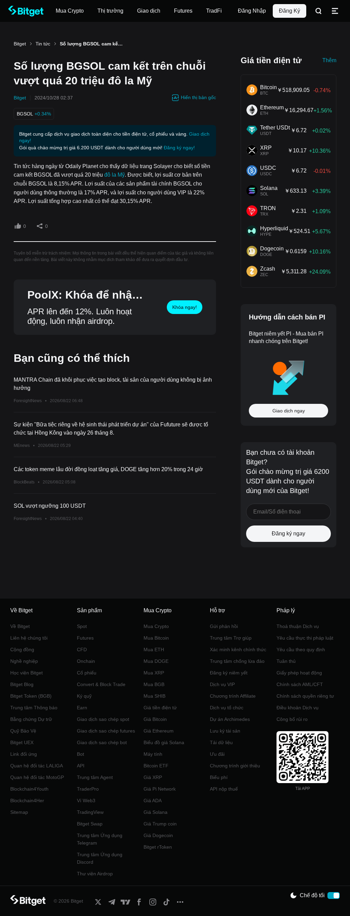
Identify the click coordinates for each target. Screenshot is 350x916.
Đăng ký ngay (288, 533)
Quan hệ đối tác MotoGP (37, 777)
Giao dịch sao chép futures (106, 731)
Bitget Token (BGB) (31, 696)
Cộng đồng (22, 649)
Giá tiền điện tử (160, 707)
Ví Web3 (86, 800)
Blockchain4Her (27, 800)
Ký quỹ (84, 696)
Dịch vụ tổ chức (226, 707)
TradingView (90, 812)
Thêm (329, 60)
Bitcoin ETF (156, 765)
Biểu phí (219, 777)
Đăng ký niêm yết (228, 672)
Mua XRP (154, 672)
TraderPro (88, 789)
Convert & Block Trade (101, 684)
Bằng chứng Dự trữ (31, 719)
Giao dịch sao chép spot (103, 719)
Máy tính (153, 754)
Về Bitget (20, 626)
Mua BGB (154, 684)
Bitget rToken (158, 847)
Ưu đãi (217, 754)
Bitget (20, 43)
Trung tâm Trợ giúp (231, 638)
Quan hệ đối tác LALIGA (36, 765)
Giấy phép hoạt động (299, 672)
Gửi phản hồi (224, 626)
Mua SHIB (154, 696)
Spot (82, 626)
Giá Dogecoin (158, 835)
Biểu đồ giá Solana (164, 742)
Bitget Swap (90, 823)
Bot (80, 754)
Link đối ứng (23, 754)
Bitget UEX (21, 742)
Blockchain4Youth (29, 789)
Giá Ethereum (159, 731)
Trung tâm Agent (95, 777)
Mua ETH (154, 649)
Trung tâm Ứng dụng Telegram (99, 839)
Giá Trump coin (160, 823)
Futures (85, 638)
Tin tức (43, 43)
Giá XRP (153, 777)
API (80, 765)
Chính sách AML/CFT (300, 684)
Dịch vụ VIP (222, 684)
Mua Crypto (156, 626)
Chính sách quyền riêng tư (305, 696)
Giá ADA (153, 800)
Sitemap (19, 812)
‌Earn (82, 707)
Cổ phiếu (86, 672)
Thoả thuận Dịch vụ (298, 626)
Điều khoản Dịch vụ (298, 707)
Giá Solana (155, 812)
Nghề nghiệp (24, 661)
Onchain (86, 661)
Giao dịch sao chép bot (102, 742)
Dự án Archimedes (230, 719)
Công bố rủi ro (292, 719)
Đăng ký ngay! (179, 147)
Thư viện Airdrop (95, 873)
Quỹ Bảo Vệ (23, 731)
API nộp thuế (224, 789)
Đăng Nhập (252, 11)
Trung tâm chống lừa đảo (237, 661)
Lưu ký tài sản (225, 731)
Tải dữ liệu (221, 742)
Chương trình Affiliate (233, 696)
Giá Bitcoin (155, 719)
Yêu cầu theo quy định (301, 649)
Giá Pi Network (160, 789)
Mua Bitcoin (156, 638)
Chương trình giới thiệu (235, 765)
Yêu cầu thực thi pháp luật (305, 638)
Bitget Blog (21, 684)
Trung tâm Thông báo (33, 707)
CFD (82, 649)
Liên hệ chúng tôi (29, 638)
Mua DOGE (156, 661)
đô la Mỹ (114, 175)
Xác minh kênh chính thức (238, 649)
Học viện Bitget (26, 672)
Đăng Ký (289, 11)
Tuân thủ (286, 661)
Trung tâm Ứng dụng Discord (99, 858)
